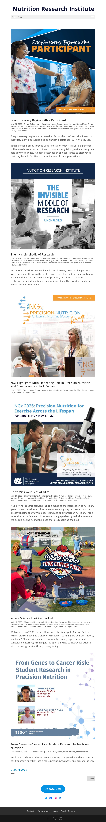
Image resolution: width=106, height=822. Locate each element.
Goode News (62, 124)
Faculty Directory (69, 811)
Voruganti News (77, 128)
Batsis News (35, 124)
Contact (30, 811)
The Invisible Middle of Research (32, 254)
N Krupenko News (31, 126)
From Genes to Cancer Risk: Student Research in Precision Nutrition (50, 746)
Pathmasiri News (60, 126)
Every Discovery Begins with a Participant (38, 120)
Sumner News (41, 128)
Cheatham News (48, 124)
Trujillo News (63, 128)
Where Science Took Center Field (32, 618)
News (26, 124)
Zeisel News (21, 130)
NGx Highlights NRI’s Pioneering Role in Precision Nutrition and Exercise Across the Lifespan (50, 384)
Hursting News (75, 124)
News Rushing (46, 126)
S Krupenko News (76, 126)
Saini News (89, 126)
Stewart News (28, 128)
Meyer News (87, 124)
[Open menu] (93, 17)
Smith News (16, 128)
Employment (43, 811)
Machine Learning (72, 496)
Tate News (52, 128)
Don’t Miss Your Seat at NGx (30, 492)
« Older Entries (19, 769)
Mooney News (17, 126)
